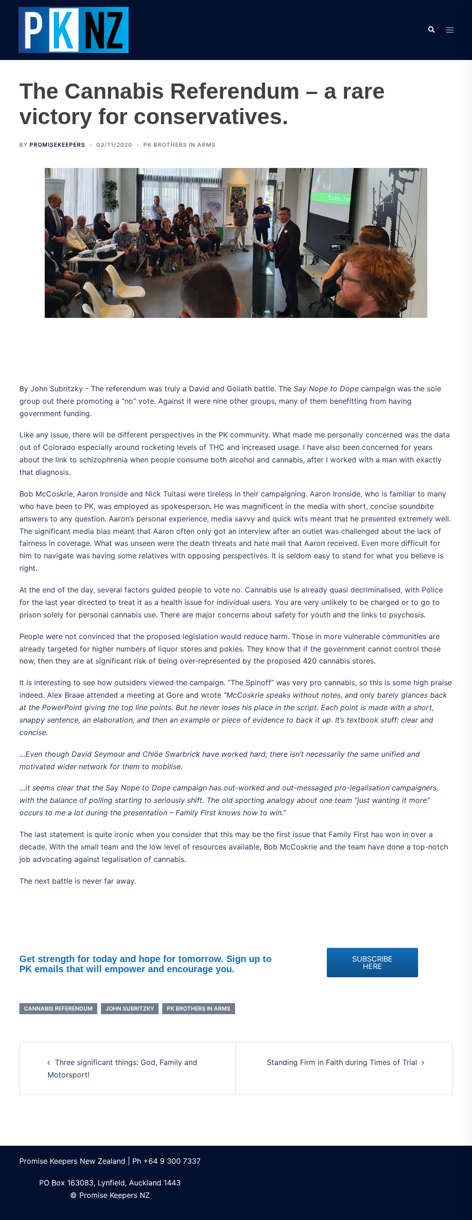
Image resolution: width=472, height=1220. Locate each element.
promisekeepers (57, 144)
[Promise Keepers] (73, 29)
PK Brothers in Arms (179, 144)
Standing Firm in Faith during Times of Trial (342, 1062)
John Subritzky (130, 1008)
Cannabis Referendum (58, 1008)
